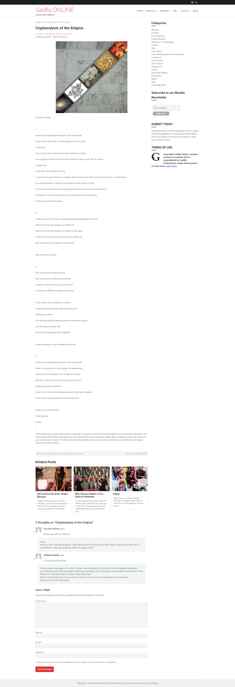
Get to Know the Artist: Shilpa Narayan (52, 495)
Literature (156, 57)
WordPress (153, 683)
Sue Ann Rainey (52, 529)
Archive (155, 33)
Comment (41, 601)
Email (38, 642)
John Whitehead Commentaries (167, 54)
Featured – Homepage (162, 42)
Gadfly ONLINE (54, 9)
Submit (140, 11)
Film (153, 48)
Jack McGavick (60, 37)
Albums (155, 30)
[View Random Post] (192, 2)
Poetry (69, 34)
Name (39, 632)
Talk (175, 11)
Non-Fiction (157, 63)
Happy (116, 493)
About (195, 11)
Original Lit (151, 11)
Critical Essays (158, 39)
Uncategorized (158, 85)
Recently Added (159, 72)
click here (171, 166)
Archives (184, 11)
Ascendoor (131, 683)
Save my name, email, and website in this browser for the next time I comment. (77, 662)
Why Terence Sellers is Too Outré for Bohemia (89, 495)
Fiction (154, 45)
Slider (154, 79)
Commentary (158, 36)
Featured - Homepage (44, 34)
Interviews (156, 51)
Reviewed (164, 11)
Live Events (157, 60)
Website (39, 652)
